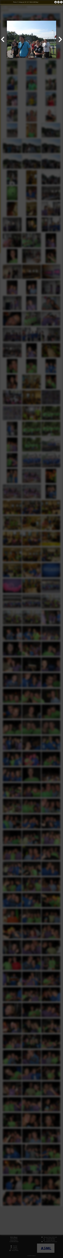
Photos (15, 2)
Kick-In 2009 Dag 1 (34, 2)
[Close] (61, 2)
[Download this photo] (55, 2)
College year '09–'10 (23, 2)
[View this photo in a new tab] (58, 2)
